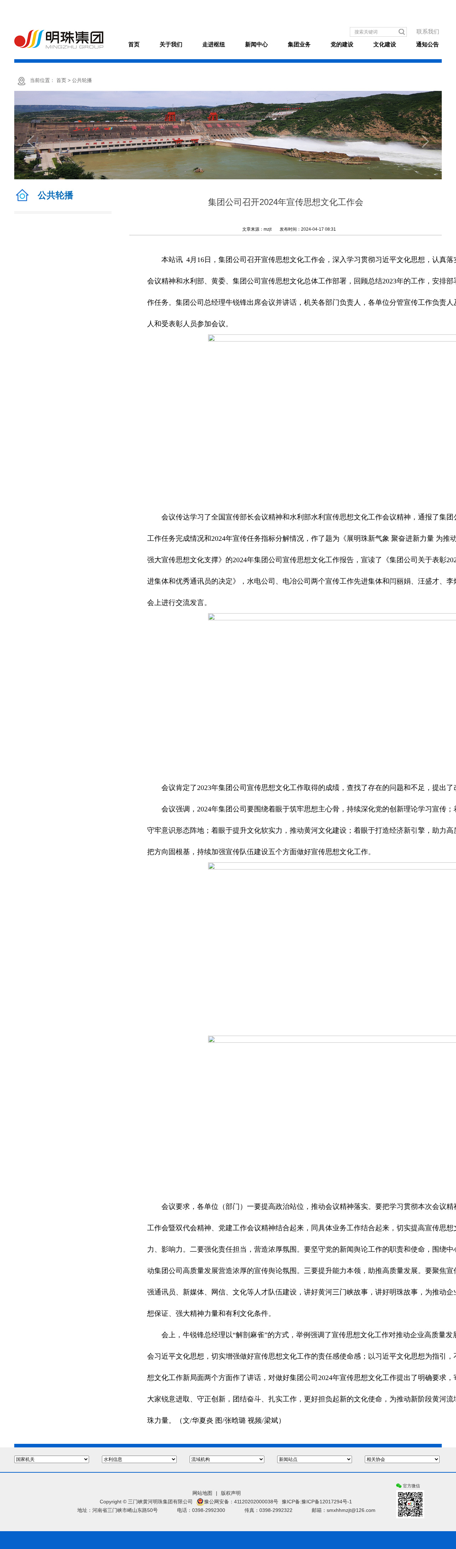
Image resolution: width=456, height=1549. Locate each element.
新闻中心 (256, 44)
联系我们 (427, 32)
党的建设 (342, 44)
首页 (134, 44)
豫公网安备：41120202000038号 (241, 1501)
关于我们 (171, 44)
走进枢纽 (213, 44)
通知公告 (427, 44)
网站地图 (202, 1493)
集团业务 (299, 44)
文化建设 (384, 44)
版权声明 (231, 1493)
